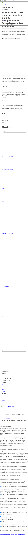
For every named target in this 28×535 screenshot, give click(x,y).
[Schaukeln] (14, 301)
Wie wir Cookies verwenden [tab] (5, 426)
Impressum (4, 398)
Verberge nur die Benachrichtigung (18, 534)
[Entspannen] (14, 204)
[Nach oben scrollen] (0, 412)
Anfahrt (3, 395)
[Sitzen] (14, 332)
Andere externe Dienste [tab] (5, 496)
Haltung (3, 387)
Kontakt (3, 391)
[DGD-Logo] (14, 351)
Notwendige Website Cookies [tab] (6, 445)
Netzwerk (4, 389)
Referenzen (4, 384)
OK (4, 418)
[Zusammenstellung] (14, 172)
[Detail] (14, 236)
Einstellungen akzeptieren (5, 534)
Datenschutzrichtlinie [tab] (4, 528)
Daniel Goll (4, 118)
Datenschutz (4, 400)
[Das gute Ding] (13, 4)
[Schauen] (14, 268)
